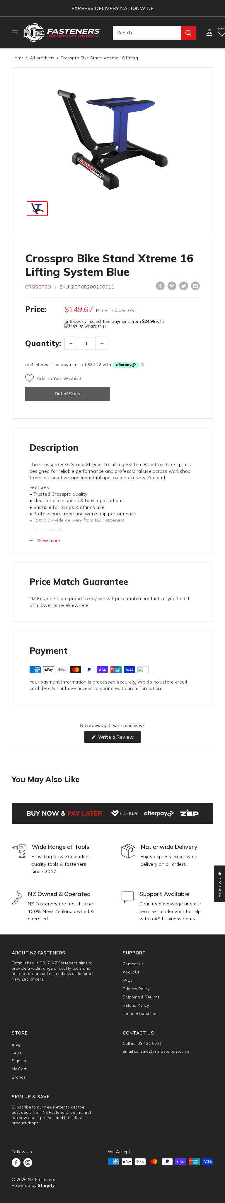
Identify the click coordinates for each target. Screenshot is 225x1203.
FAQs (128, 980)
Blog (16, 1044)
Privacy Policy (136, 988)
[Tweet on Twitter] (183, 285)
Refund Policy (136, 1005)
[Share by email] (195, 285)
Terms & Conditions (141, 1013)
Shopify (46, 1185)
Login (17, 1052)
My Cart (19, 1069)
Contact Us (133, 963)
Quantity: (43, 343)
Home (18, 57)
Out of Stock (68, 393)
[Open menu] (15, 33)
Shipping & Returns (141, 997)
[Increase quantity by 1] (102, 343)
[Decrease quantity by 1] (71, 343)
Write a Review (119, 738)
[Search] (188, 33)
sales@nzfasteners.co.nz (165, 1051)
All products (42, 57)
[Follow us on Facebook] (16, 1162)
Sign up (19, 1060)
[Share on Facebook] (160, 285)
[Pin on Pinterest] (172, 285)
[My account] (209, 32)
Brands (19, 1077)
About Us (131, 972)
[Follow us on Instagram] (27, 1162)
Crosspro (38, 287)
